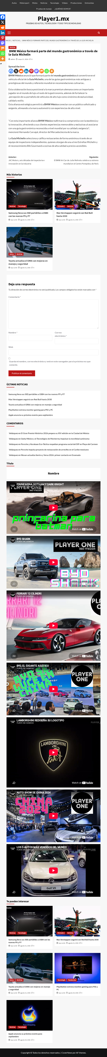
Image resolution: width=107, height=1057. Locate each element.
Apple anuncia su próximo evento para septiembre (30, 415)
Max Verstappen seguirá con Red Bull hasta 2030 (75, 214)
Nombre (12, 332)
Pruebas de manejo (44, 9)
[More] (51, 71)
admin (13, 59)
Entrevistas (89, 3)
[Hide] (1, 64)
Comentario (14, 297)
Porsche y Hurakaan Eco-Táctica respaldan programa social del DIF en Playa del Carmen (59, 444)
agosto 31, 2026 (25, 220)
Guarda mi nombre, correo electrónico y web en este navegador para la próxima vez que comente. (50, 363)
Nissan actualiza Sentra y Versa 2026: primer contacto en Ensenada (51, 455)
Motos (34, 3)
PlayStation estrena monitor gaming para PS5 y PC (30, 410)
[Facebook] (11, 71)
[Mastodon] (36, 71)
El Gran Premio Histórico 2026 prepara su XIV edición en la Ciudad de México (55, 433)
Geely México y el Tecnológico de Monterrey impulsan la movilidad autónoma (55, 439)
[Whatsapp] (46, 71)
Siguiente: (76, 160)
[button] (9, 32)
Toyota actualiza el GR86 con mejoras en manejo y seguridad (28, 262)
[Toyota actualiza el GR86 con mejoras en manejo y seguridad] (30, 242)
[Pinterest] (31, 71)
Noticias (43, 3)
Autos (14, 3)
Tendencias (72, 980)
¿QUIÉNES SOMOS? (63, 9)
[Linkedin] (26, 71)
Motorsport (24, 3)
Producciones (76, 3)
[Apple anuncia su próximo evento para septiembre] (30, 1015)
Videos (65, 3)
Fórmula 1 (61, 206)
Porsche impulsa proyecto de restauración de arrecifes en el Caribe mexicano (55, 449)
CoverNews (67, 1052)
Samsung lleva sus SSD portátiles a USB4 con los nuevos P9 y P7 (28, 214)
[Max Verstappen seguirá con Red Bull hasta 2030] (78, 194)
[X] (16, 71)
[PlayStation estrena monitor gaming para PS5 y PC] (78, 968)
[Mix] (41, 71)
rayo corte (14, 220)
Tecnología (54, 3)
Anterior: (26, 160)
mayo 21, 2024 (23, 59)
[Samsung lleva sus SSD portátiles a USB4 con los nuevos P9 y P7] (30, 194)
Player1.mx (53, 18)
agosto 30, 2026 (73, 993)
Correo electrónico (61, 334)
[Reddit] (21, 71)
